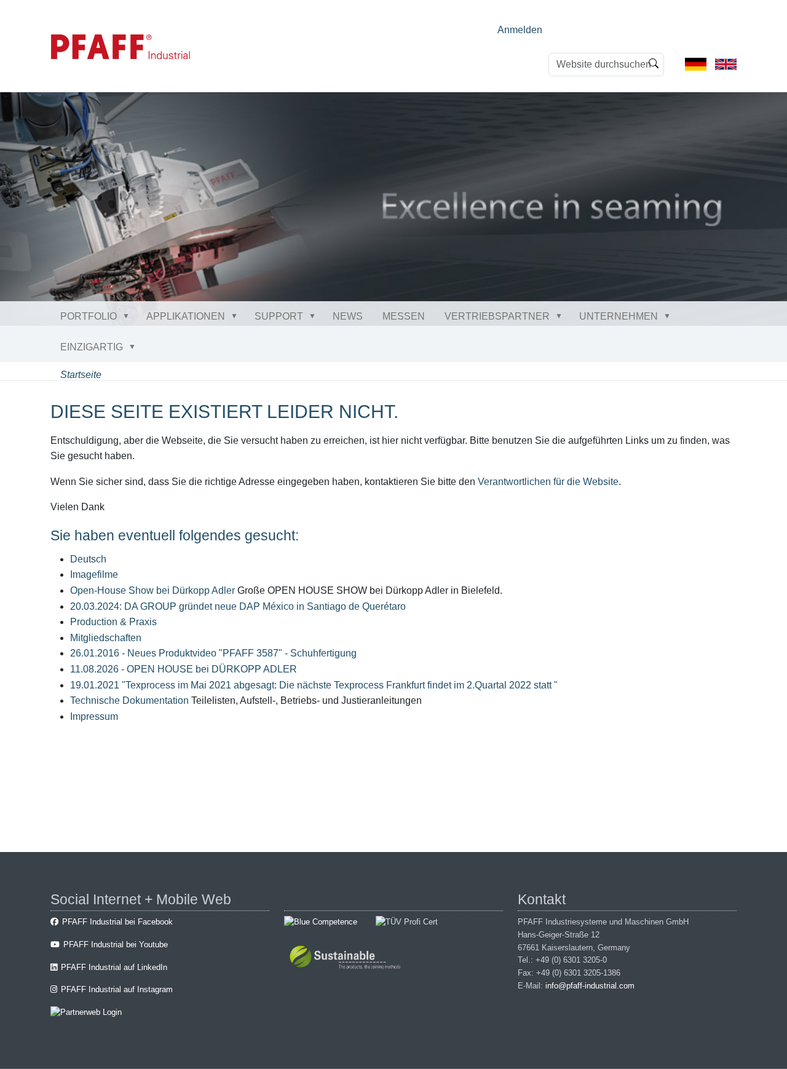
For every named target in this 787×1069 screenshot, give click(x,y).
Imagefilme (94, 574)
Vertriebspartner (497, 316)
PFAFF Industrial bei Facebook (117, 921)
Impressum (94, 716)
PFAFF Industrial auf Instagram (117, 989)
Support (279, 316)
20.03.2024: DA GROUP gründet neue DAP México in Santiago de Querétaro (238, 606)
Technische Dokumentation (129, 700)
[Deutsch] (695, 63)
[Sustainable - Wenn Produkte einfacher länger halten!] (347, 958)
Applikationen (185, 316)
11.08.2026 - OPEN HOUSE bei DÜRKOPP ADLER (183, 669)
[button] (128, 316)
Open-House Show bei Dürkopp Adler (152, 590)
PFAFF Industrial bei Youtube (115, 944)
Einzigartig (91, 347)
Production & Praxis (113, 622)
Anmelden (519, 30)
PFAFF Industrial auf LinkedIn (114, 967)
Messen (403, 316)
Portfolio (88, 316)
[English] (726, 63)
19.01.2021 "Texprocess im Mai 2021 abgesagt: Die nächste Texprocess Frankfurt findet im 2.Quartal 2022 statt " (314, 685)
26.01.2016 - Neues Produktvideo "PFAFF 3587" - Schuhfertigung (213, 653)
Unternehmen (618, 316)
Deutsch (88, 559)
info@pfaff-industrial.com (590, 985)
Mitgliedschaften (105, 638)
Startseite (80, 374)
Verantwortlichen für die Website (548, 481)
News (348, 316)
